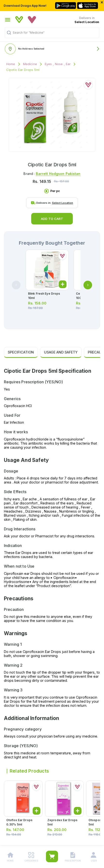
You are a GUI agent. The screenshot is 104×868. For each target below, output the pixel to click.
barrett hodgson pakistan (58, 174)
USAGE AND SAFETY (61, 352)
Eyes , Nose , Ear (58, 64)
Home (10, 64)
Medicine (30, 64)
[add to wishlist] (88, 84)
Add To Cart (52, 219)
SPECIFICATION (21, 352)
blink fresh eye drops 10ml (44, 296)
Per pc (55, 191)
